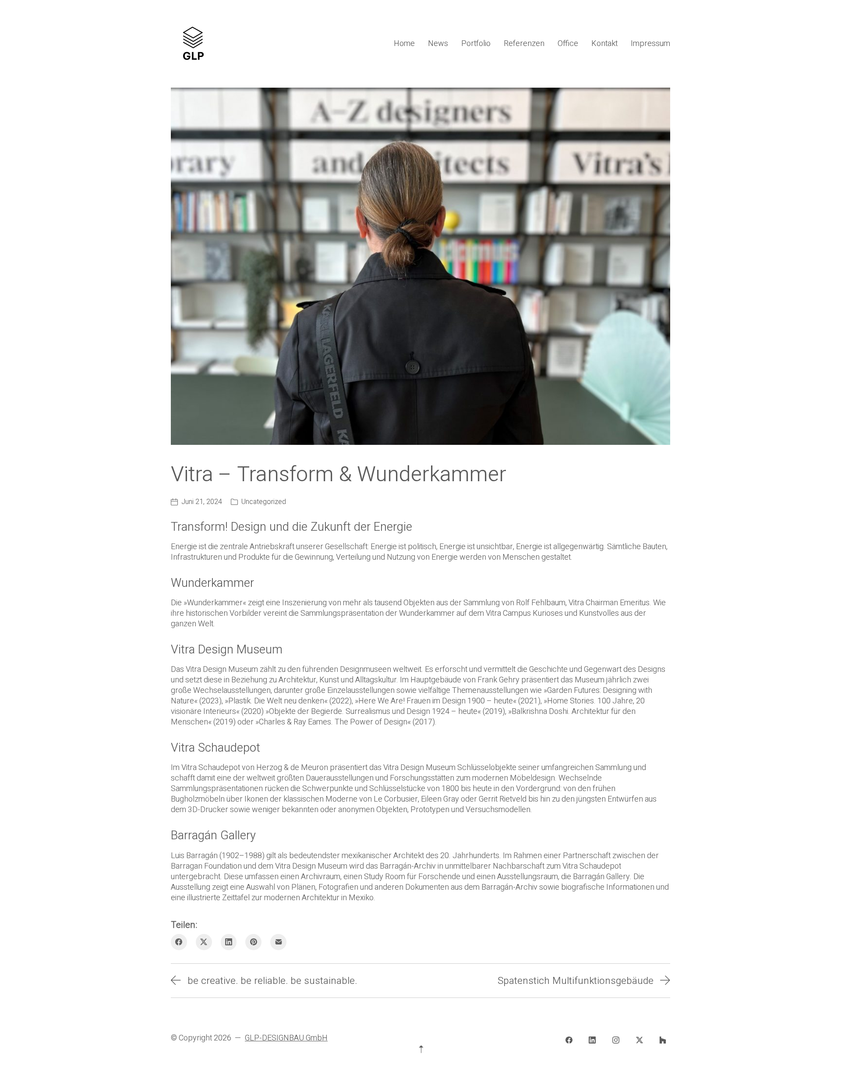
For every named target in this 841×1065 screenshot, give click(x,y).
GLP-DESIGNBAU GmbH (286, 1038)
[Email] (278, 942)
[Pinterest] (253, 942)
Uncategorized (263, 502)
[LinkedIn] (229, 942)
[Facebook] (179, 942)
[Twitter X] (204, 942)
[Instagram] (615, 1040)
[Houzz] (662, 1040)
